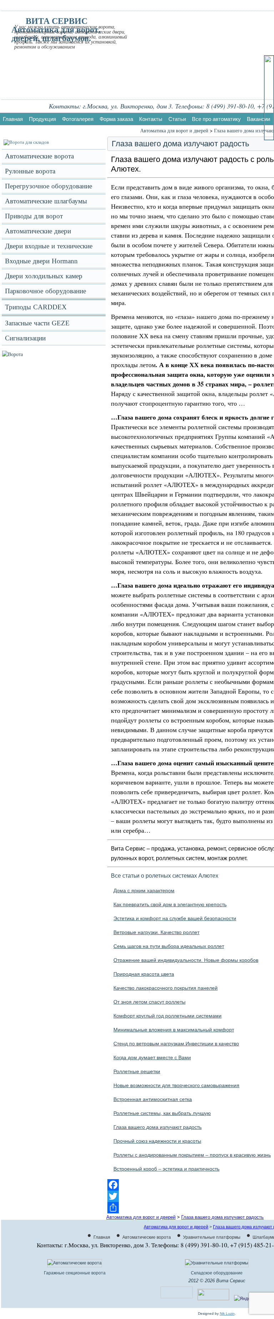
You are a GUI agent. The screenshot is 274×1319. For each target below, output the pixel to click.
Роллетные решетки (136, 1071)
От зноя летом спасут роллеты (149, 1002)
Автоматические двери (38, 231)
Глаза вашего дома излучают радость (157, 1127)
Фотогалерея (77, 119)
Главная (13, 119)
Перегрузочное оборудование (48, 186)
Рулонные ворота (30, 171)
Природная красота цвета (143, 974)
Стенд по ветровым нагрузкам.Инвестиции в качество (176, 1043)
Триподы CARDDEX (36, 307)
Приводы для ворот (34, 216)
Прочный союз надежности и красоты (157, 1141)
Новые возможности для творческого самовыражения (176, 1085)
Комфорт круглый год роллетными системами (167, 1016)
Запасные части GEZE (37, 323)
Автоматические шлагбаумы (46, 201)
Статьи (177, 119)
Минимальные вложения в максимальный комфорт (173, 1030)
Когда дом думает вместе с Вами (152, 1057)
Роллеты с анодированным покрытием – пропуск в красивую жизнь (192, 1155)
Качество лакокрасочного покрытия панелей (165, 988)
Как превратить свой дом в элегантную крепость (170, 904)
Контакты (150, 119)
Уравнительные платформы (211, 1237)
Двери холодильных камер (43, 276)
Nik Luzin (227, 1313)
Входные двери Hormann (41, 261)
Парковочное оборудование (45, 291)
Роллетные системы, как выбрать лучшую (162, 1113)
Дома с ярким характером (143, 890)
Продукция (42, 119)
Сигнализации (25, 338)
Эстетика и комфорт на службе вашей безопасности (174, 918)
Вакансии (258, 119)
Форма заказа (116, 119)
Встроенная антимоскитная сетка (152, 1099)
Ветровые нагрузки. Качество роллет (156, 932)
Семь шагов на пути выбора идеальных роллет (168, 946)
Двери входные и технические (48, 246)
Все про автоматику (216, 119)
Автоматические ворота (39, 156)
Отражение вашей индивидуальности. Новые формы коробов (185, 960)
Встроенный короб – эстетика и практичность (166, 1169)
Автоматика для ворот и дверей (174, 130)
